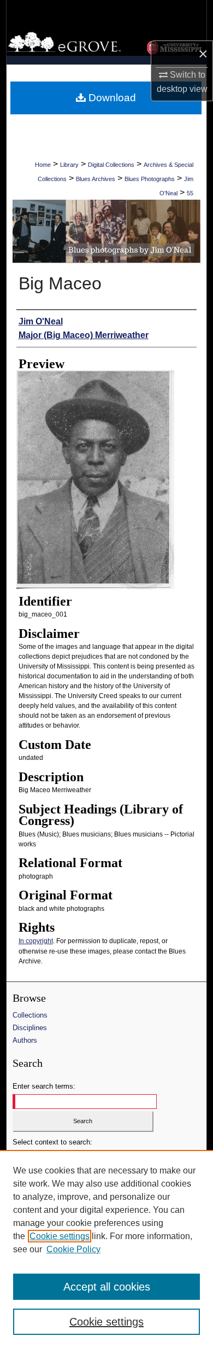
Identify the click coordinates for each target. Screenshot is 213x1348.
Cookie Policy (73, 1249)
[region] (106, 1249)
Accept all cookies (106, 1287)
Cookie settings (59, 1236)
